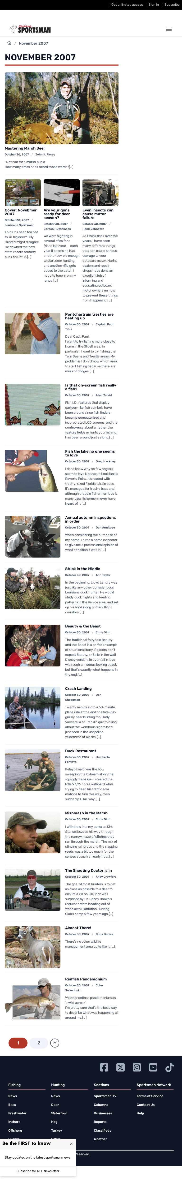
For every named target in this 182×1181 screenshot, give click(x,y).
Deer (55, 1105)
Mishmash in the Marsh (86, 813)
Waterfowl (59, 1113)
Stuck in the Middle (82, 569)
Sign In (154, 5)
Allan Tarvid (104, 395)
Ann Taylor (103, 575)
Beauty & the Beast (83, 626)
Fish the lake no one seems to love (90, 453)
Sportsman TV (105, 1096)
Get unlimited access (127, 5)
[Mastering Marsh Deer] (61, 108)
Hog (54, 1122)
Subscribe (172, 5)
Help (140, 1113)
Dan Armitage (105, 527)
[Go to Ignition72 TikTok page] (169, 1067)
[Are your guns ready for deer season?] (62, 192)
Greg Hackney (106, 461)
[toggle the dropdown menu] (168, 29)
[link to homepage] (30, 29)
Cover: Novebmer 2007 (21, 212)
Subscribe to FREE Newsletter (38, 1171)
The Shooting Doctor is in (88, 871)
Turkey (56, 1131)
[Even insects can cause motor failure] (100, 192)
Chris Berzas (104, 934)
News (12, 1096)
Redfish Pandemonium (86, 979)
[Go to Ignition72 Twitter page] (120, 1067)
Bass (12, 1105)
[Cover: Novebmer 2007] (23, 192)
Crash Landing (78, 689)
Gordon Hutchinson (57, 229)
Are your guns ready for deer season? (57, 214)
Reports (100, 1122)
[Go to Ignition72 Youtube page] (153, 1067)
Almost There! (78, 928)
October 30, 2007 (17, 154)
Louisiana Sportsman (19, 225)
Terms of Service (150, 1096)
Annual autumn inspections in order (90, 520)
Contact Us (146, 1105)
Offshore (15, 1131)
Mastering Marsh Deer (25, 148)
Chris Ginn (103, 632)
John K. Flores (45, 154)
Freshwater (17, 1113)
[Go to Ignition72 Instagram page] (137, 1067)
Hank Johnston (93, 229)
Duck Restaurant (80, 751)
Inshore (14, 1122)
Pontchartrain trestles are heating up (89, 316)
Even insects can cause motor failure (98, 214)
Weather (100, 1139)
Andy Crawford (106, 877)
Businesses (103, 1113)
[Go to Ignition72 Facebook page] (104, 1067)
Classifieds (102, 1131)
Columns (101, 1105)
